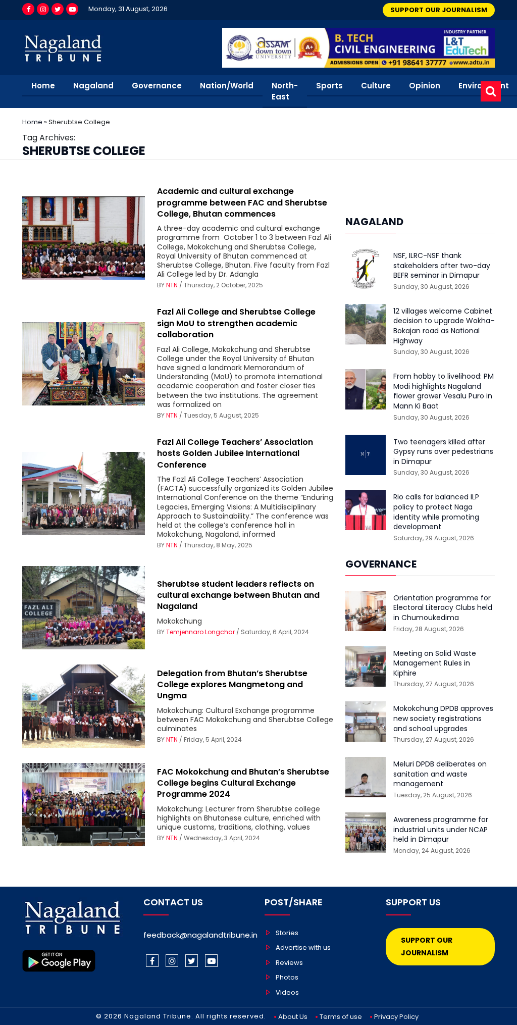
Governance (157, 85)
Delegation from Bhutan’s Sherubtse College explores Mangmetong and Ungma (232, 685)
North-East (285, 91)
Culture (376, 85)
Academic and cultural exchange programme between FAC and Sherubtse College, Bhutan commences (242, 202)
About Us (292, 1016)
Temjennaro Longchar (200, 632)
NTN (172, 285)
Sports (329, 85)
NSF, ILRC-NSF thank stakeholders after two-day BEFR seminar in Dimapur (441, 265)
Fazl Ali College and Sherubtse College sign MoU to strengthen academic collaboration (236, 323)
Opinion (424, 85)
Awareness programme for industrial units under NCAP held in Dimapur (440, 829)
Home (43, 85)
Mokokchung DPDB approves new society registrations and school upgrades (443, 718)
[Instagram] (43, 9)
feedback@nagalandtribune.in (200, 935)
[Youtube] (72, 9)
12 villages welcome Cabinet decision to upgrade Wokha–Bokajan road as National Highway (444, 326)
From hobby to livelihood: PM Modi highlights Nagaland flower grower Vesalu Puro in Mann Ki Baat (443, 391)
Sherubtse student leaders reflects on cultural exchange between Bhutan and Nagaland (238, 595)
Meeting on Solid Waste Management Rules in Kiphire (434, 663)
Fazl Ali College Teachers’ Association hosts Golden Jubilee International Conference (235, 453)
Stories (287, 933)
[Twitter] (57, 9)
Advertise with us (303, 947)
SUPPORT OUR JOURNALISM (438, 10)
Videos (287, 992)
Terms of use (341, 1016)
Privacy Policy (396, 1016)
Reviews (289, 962)
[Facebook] (28, 9)
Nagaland (93, 85)
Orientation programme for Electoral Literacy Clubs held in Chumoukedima (442, 608)
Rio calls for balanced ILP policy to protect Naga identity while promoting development (436, 512)
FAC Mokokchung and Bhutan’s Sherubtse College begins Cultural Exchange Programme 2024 (243, 783)
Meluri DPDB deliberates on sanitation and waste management (440, 774)
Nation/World (226, 85)
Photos (287, 977)
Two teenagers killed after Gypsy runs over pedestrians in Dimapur (443, 452)
